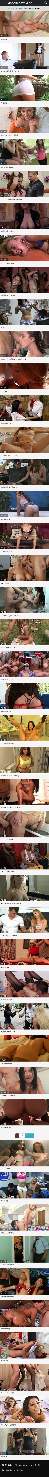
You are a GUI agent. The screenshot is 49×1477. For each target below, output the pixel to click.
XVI (19, 3)
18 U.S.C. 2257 (8, 1465)
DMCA (37, 1465)
